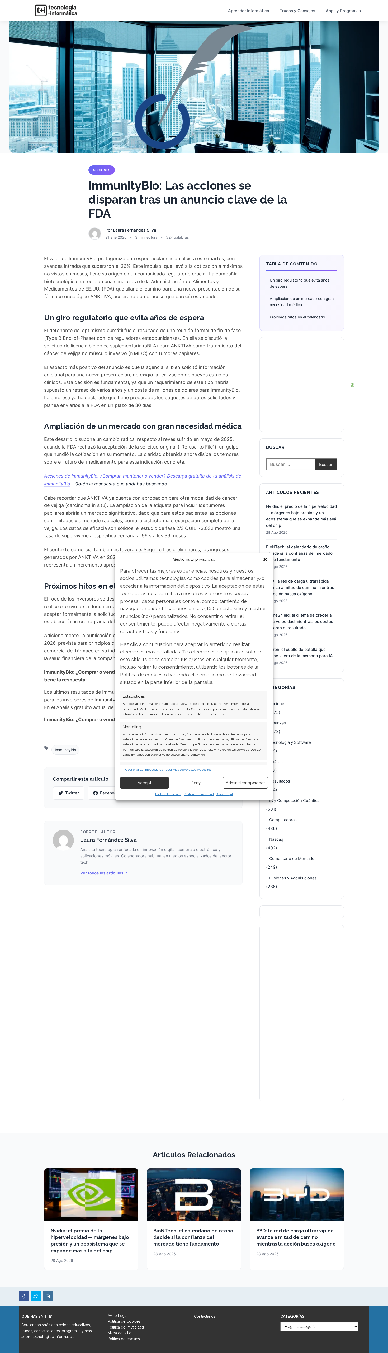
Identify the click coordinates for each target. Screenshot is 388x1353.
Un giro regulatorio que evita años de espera (300, 283)
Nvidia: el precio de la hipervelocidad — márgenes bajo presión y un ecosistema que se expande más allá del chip (301, 516)
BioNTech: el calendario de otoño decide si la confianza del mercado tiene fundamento (299, 553)
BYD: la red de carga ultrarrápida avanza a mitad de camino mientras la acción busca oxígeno (300, 587)
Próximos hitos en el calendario (297, 317)
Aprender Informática (248, 10)
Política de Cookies (124, 1321)
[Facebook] (24, 1296)
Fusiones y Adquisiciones (293, 877)
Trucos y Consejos (297, 10)
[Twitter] (36, 1296)
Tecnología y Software (290, 742)
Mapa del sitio (119, 1333)
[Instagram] (48, 1296)
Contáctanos (204, 1316)
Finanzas (277, 722)
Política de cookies (168, 794)
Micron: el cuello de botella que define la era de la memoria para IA (299, 652)
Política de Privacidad (199, 794)
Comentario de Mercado (291, 858)
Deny (196, 782)
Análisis (276, 761)
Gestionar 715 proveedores (144, 769)
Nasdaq (276, 839)
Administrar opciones (245, 782)
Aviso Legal (224, 794)
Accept (144, 782)
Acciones (102, 170)
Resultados (279, 781)
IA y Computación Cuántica (294, 800)
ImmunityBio (65, 749)
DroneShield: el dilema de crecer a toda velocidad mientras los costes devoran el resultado (299, 621)
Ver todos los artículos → (104, 872)
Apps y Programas (343, 10)
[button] (265, 559)
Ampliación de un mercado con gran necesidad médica (302, 301)
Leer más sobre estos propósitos (188, 769)
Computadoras (283, 819)
